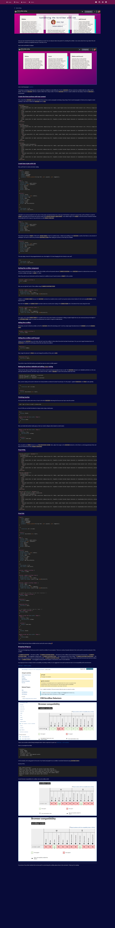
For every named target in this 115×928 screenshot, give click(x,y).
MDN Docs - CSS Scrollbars (63, 742)
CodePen (31, 87)
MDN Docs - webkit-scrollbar (24, 665)
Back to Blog (18, 8)
